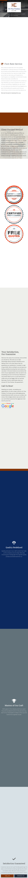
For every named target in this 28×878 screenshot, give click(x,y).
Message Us (20, 876)
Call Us (7, 876)
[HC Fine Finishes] (14, 7)
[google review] (7, 405)
